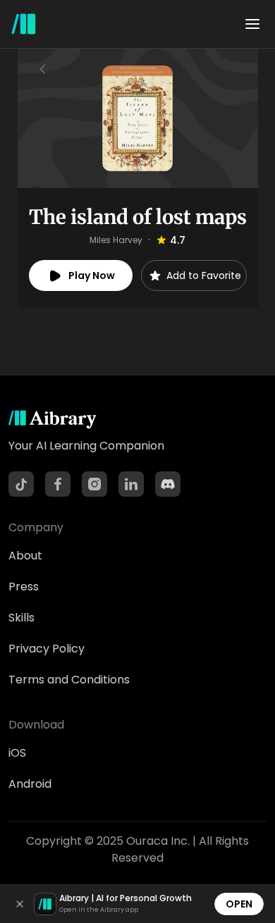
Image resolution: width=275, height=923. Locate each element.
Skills (21, 617)
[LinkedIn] (131, 484)
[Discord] (168, 484)
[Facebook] (58, 484)
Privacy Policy (46, 648)
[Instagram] (94, 484)
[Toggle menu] (252, 24)
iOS (17, 753)
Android (29, 784)
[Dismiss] (19, 904)
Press (23, 586)
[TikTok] (21, 484)
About (25, 555)
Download (36, 725)
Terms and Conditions (69, 679)
